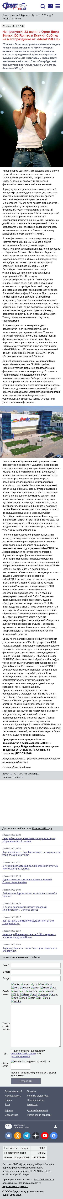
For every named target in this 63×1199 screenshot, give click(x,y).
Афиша (9, 1110)
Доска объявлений (37, 1110)
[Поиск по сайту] (43, 6)
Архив (35, 15)
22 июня (16, 18)
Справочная (11, 1114)
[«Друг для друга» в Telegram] (26, 1135)
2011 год (46, 15)
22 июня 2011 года (42, 828)
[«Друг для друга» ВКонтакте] (8, 1135)
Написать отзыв (11, 777)
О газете (32, 1091)
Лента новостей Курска (15, 15)
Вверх (5, 773)
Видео (8, 1100)
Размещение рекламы (39, 1114)
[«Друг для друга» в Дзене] (35, 1135)
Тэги (7, 1104)
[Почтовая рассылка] (50, 6)
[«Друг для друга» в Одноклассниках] (17, 1135)
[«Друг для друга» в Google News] (54, 1135)
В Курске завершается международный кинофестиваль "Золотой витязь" (24, 908)
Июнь (5, 18)
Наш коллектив (35, 1100)
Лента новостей (13, 1091)
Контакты (32, 1104)
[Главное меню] (58, 6)
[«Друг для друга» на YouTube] (44, 1135)
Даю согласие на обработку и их (28, 1053)
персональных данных (23, 1053)
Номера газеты (13, 1095)
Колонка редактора (37, 1095)
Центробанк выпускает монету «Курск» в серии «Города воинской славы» (28, 840)
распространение (20, 1056)
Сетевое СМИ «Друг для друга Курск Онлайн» (28, 1164)
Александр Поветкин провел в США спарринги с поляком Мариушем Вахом (29, 936)
